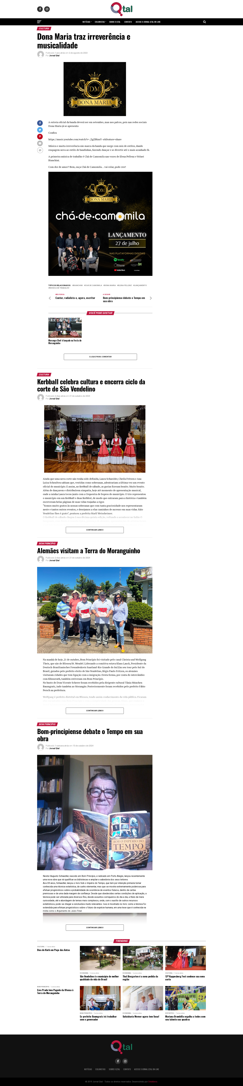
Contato (128, 21)
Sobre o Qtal (114, 21)
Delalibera (152, 1082)
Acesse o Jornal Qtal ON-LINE (148, 21)
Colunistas (100, 21)
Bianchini (78, 285)
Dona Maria (110, 285)
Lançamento (140, 285)
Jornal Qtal (54, 55)
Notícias (86, 21)
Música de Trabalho (59, 288)
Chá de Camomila (93, 285)
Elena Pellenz (125, 285)
